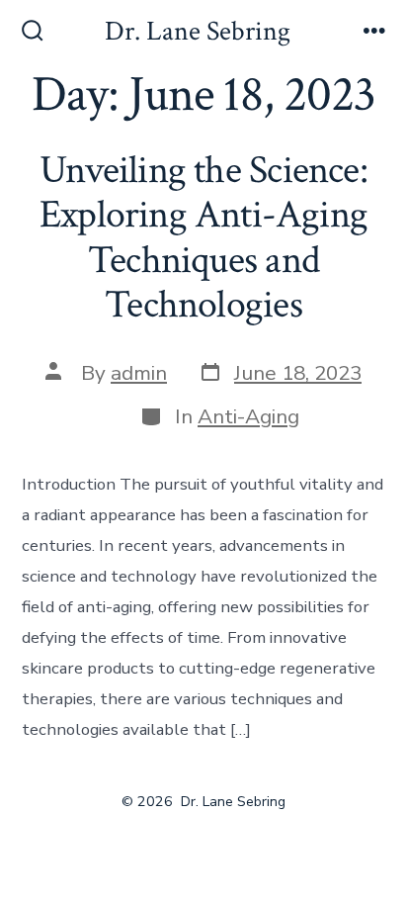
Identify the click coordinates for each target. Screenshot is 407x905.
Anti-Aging (248, 416)
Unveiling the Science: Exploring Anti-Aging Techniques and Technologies (203, 237)
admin (139, 373)
